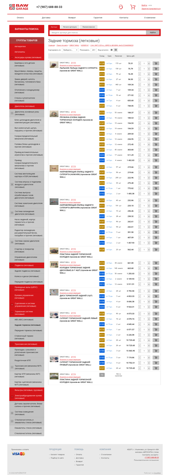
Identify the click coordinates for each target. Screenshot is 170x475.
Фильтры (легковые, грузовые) (28, 390)
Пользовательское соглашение (146, 460)
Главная (51, 45)
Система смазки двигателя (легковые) (27, 242)
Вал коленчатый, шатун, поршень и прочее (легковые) (28, 129)
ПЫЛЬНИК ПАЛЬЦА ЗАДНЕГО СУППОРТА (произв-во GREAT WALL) (78, 69)
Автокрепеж (20, 46)
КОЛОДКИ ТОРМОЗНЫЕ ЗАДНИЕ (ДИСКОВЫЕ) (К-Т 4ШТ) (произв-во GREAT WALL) (79, 270)
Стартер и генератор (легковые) (24, 250)
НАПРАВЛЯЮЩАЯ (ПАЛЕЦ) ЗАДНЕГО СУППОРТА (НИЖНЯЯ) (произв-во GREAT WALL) (78, 174)
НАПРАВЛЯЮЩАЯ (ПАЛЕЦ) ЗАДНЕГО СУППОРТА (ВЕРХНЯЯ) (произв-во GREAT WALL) (78, 208)
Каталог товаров (57, 454)
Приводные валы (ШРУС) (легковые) (26, 288)
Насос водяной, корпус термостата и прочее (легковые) (25, 222)
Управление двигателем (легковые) (26, 258)
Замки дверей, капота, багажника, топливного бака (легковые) (28, 82)
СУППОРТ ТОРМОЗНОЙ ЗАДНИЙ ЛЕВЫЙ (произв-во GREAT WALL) (78, 319)
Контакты (124, 17)
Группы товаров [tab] (26, 40)
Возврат (72, 17)
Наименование (89, 27)
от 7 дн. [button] (109, 100)
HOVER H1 (85, 45)
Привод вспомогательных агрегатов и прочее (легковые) (29, 153)
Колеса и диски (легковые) (27, 276)
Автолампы (20, 52)
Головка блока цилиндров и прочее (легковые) (27, 145)
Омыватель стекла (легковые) (28, 428)
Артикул (54, 27)
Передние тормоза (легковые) (28, 330)
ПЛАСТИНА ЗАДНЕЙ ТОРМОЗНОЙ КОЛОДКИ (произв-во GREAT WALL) (76, 255)
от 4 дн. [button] (109, 68)
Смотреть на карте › (150, 455)
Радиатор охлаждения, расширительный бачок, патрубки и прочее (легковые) (28, 233)
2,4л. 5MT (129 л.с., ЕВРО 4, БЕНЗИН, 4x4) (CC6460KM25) (111, 45)
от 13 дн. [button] (109, 95)
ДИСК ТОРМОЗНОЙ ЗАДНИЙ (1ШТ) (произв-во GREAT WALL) (76, 296)
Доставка (46, 17)
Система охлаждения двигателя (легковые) (24, 212)
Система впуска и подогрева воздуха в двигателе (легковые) (28, 184)
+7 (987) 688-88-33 (49, 7)
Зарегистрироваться (151, 8)
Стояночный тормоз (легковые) (24, 337)
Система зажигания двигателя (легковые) (28, 204)
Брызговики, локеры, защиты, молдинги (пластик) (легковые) (28, 72)
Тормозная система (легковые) (24, 312)
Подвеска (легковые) (24, 265)
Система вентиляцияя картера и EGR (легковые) (26, 175)
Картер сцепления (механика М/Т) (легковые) (28, 383)
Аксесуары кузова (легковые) (28, 57)
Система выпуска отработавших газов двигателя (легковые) (24, 195)
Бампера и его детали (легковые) (25, 64)
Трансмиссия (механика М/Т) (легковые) (28, 367)
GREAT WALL (73, 45)
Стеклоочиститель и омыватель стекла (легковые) (28, 421)
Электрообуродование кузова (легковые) (28, 396)
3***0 (73, 63)
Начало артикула (70, 27)
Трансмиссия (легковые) (26, 344)
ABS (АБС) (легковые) (24, 319)
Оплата (20, 17)
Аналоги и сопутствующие (70, 65)
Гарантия (98, 17)
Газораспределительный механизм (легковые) (26, 137)
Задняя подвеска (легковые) (27, 271)
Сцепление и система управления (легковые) (25, 304)
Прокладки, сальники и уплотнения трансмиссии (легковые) (26, 352)
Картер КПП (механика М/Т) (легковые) (27, 375)
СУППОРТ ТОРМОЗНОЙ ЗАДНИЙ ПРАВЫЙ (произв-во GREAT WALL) (75, 363)
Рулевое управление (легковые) (24, 296)
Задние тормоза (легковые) (28, 325)
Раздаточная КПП (23, 360)
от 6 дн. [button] (109, 63)
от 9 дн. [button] (109, 351)
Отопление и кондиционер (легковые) (27, 91)
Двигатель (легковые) (25, 106)
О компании (149, 17)
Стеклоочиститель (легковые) (28, 433)
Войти (144, 5)
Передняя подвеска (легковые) (29, 281)
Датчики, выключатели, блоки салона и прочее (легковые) (28, 405)
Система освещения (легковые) (24, 413)
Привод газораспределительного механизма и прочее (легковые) (26, 164)
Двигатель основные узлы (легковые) (27, 113)
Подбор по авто (57, 458)
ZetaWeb (157, 473)
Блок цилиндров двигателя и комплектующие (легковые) (28, 121)
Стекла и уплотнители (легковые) (25, 99)
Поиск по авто (62, 45)
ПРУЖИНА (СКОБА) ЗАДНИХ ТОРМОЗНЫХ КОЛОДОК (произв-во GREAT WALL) (76, 120)
